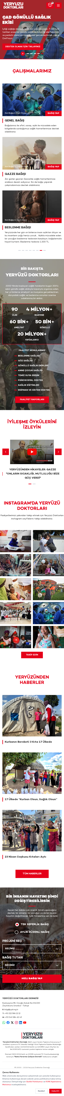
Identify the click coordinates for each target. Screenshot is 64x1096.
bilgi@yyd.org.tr (11, 1010)
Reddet (41, 1091)
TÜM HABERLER (32, 873)
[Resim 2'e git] (31, 53)
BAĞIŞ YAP (53, 113)
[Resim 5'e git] (42, 53)
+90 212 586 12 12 (12, 1013)
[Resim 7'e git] (41, 250)
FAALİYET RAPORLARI (32, 399)
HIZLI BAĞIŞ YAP (32, 978)
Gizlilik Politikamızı (34, 1082)
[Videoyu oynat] (32, 452)
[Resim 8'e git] (44, 250)
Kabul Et (55, 1091)
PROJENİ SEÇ (12, 941)
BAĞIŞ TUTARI (12, 957)
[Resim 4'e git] (38, 53)
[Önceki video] (5, 452)
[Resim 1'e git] (28, 53)
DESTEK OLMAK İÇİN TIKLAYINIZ (22, 46)
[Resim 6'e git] (37, 250)
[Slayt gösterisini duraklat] (23, 54)
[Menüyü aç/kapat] (58, 5)
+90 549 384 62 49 (13, 1017)
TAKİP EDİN (32, 655)
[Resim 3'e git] (35, 53)
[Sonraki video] (58, 452)
